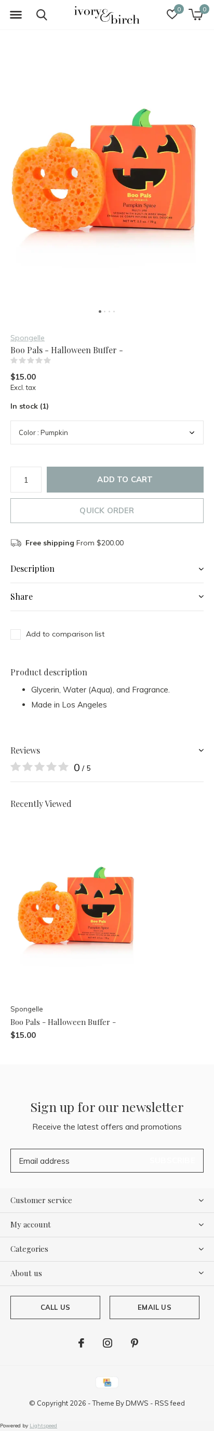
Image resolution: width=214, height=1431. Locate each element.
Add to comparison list (65, 634)
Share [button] (21, 596)
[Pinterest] (134, 1343)
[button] (15, 15)
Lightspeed (43, 1425)
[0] (196, 14)
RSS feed (170, 1403)
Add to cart (125, 479)
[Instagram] (107, 1343)
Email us (154, 1307)
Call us (55, 1307)
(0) (58, 360)
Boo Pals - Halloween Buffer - (63, 1022)
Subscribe (172, 1160)
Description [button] (32, 568)
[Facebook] (81, 1343)
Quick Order (106, 510)
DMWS (137, 1403)
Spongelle (27, 337)
